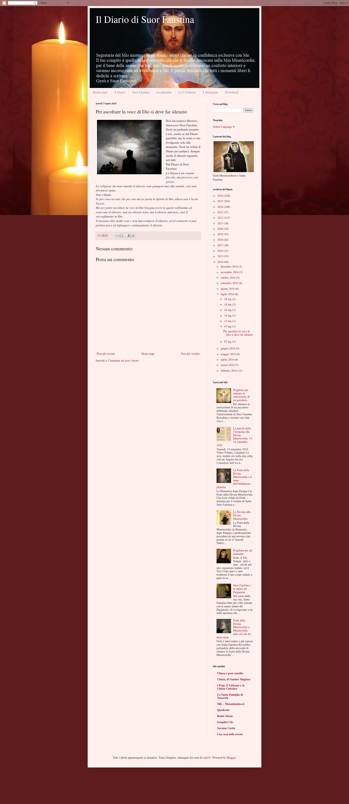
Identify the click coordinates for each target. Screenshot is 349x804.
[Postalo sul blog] (122, 236)
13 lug (228, 321)
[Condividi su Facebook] (129, 236)
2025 (220, 201)
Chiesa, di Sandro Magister (233, 679)
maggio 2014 (229, 354)
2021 (220, 223)
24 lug (228, 299)
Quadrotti (223, 710)
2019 (220, 234)
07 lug (228, 326)
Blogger (231, 757)
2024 (220, 207)
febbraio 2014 (229, 370)
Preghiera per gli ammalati (242, 552)
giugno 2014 (228, 348)
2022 (220, 218)
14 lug (228, 315)
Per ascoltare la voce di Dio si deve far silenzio (238, 333)
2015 (220, 256)
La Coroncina (187, 92)
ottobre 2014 (228, 277)
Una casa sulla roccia (230, 734)
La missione (164, 92)
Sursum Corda (226, 728)
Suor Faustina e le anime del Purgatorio (242, 588)
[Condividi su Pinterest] (133, 236)
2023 (220, 212)
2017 (220, 245)
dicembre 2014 (230, 266)
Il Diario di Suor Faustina (145, 19)
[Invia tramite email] (118, 236)
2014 (220, 262)
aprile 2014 (227, 359)
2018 (220, 240)
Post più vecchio (190, 353)
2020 (220, 229)
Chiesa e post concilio (230, 673)
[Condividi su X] (125, 236)
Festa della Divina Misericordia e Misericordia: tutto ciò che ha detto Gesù (234, 628)
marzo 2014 (228, 365)
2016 (220, 251)
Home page (100, 92)
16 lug (228, 310)
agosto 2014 (228, 289)
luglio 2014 (228, 294)
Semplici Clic (225, 722)
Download (231, 92)
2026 (220, 196)
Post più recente (106, 353)
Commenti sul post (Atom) (123, 360)
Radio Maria (225, 716)
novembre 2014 (230, 272)
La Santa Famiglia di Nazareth (230, 696)
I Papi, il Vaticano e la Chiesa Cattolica (230, 687)
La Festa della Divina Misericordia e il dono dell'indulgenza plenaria (234, 478)
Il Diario (120, 92)
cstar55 (207, 757)
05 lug (228, 341)
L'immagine (210, 92)
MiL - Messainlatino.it (230, 704)
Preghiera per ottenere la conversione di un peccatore (241, 395)
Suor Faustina (140, 92)
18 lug (228, 304)
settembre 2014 (230, 283)
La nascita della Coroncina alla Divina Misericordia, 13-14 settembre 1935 (235, 436)
